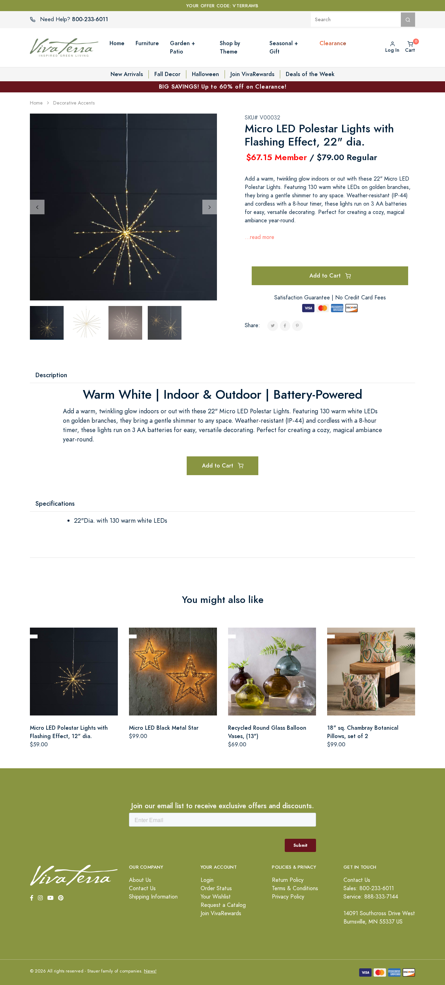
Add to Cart (325, 276)
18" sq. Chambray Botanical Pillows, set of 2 (362, 732)
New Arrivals (127, 74)
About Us (140, 880)
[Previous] (37, 207)
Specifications (55, 503)
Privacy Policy (288, 897)
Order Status (216, 888)
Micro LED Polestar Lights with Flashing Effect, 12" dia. (69, 732)
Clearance (332, 43)
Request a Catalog (223, 905)
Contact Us (142, 888)
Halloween (205, 74)
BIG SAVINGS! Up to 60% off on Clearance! (222, 87)
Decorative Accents (74, 103)
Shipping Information (153, 897)
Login (207, 880)
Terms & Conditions (295, 888)
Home (36, 103)
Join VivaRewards (252, 74)
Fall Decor (167, 74)
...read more (259, 237)
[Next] (209, 207)
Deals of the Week (310, 74)
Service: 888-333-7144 (370, 897)
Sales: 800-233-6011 (368, 888)
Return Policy (288, 880)
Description (51, 375)
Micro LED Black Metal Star (164, 728)
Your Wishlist (216, 897)
